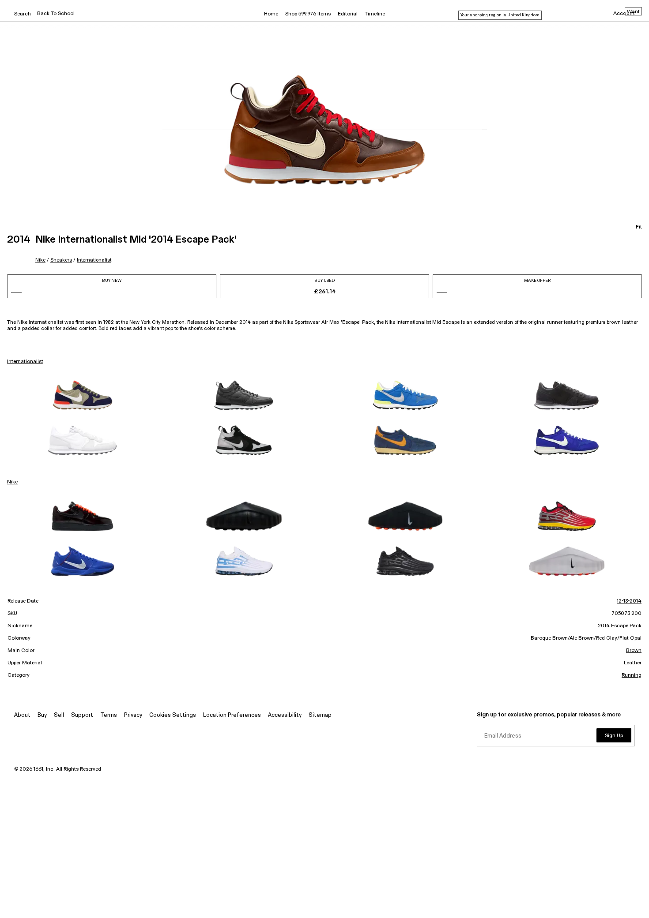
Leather (632, 663)
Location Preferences (232, 715)
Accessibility (285, 715)
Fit (639, 227)
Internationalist (94, 260)
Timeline (375, 14)
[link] (82, 395)
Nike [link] (12, 482)
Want (633, 12)
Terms (108, 715)
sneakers (61, 260)
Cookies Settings (172, 715)
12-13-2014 (629, 601)
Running (631, 675)
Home (271, 14)
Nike (40, 260)
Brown (633, 650)
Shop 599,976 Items (308, 14)
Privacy (133, 715)
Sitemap (320, 715)
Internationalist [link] (25, 361)
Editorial (348, 14)
